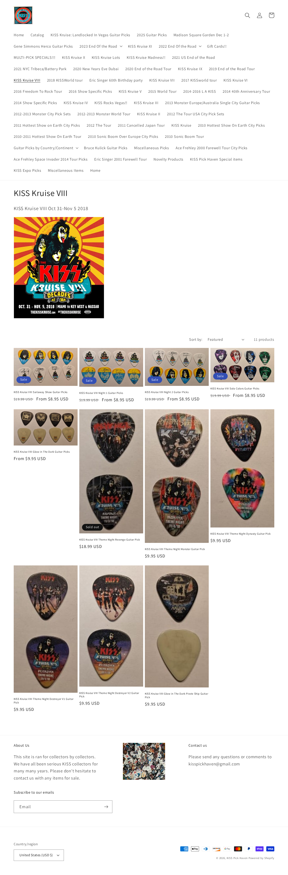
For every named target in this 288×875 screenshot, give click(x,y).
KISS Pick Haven (237, 858)
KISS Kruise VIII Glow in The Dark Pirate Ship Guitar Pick (176, 695)
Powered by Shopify (261, 858)
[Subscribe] (106, 806)
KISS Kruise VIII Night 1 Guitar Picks (101, 393)
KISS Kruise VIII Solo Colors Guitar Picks (234, 388)
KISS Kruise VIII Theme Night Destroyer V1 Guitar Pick (44, 700)
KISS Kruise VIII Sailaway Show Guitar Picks (40, 392)
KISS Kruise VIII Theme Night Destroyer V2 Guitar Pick (109, 694)
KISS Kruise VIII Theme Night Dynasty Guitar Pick (240, 533)
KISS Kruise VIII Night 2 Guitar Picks (166, 392)
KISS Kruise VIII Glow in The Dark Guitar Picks (42, 452)
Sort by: (195, 339)
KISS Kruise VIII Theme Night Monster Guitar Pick (175, 549)
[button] (100, 46)
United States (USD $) (36, 855)
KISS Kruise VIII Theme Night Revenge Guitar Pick (109, 539)
